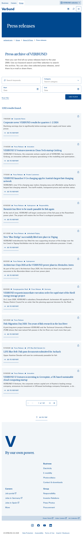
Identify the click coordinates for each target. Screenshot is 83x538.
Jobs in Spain (11, 503)
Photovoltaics (49, 478)
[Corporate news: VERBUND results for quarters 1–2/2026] (78, 116)
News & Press (28, 40)
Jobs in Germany (13, 498)
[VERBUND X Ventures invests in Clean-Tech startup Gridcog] (78, 144)
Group (18, 40)
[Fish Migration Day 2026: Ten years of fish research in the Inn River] (78, 317)
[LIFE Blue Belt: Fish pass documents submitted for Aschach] (78, 345)
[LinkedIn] (50, 525)
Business (47, 463)
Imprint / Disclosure (62, 533)
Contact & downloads (53, 482)
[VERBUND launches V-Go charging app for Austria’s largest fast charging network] (78, 172)
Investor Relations (51, 498)
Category (47, 79)
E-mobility (47, 473)
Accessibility (39, 533)
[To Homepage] (8, 9)
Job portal (10, 493)
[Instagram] (32, 525)
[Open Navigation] (78, 9)
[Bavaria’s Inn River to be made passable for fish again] (78, 203)
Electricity (47, 468)
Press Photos (49, 503)
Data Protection (27, 533)
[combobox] (61, 80)
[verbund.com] (10, 441)
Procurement (49, 507)
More (7, 507)
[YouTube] (44, 525)
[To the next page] (50, 403)
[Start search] (73, 9)
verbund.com (8, 40)
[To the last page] (54, 403)
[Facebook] (38, 525)
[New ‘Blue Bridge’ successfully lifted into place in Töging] (78, 231)
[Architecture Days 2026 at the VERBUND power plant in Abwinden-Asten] (78, 258)
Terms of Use (49, 533)
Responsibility (49, 493)
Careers (8, 489)
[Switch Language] (68, 9)
